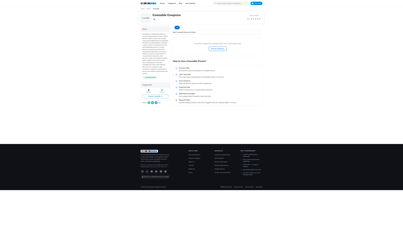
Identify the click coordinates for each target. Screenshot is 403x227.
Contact (191, 165)
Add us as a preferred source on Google (156, 177)
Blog (180, 3)
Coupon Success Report (223, 172)
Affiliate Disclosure (226, 187)
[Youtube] (151, 171)
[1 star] (251, 19)
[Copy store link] (159, 102)
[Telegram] (165, 171)
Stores (162, 3)
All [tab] (177, 27)
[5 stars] (260, 19)
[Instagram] (142, 171)
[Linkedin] (161, 171)
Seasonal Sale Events (221, 165)
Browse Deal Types (221, 162)
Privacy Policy (249, 187)
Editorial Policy (238, 187)
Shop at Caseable (154, 96)
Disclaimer (259, 187)
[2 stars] (253, 19)
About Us (191, 162)
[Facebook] (156, 171)
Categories (172, 3)
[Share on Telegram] (152, 102)
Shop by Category (194, 158)
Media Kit (191, 169)
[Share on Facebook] (156, 102)
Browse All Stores (217, 49)
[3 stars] (256, 19)
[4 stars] (258, 19)
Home (143, 9)
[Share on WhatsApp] (149, 102)
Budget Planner (220, 169)
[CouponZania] (162, 151)
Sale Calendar (190, 3)
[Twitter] (147, 171)
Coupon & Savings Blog (222, 155)
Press (190, 172)
